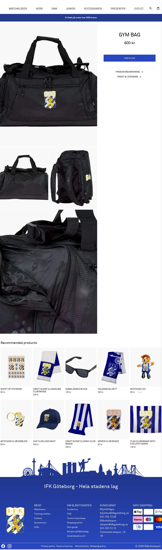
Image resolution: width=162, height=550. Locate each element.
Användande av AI (76, 536)
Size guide (72, 527)
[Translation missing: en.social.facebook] (3, 546)
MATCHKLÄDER (18, 8)
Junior (70, 8)
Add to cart (129, 58)
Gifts (36, 527)
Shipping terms (74, 522)
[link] (81, 18)
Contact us (72, 509)
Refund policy (82, 546)
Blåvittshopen (152, 546)
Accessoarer (93, 8)
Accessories (40, 522)
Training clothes (42, 513)
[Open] (158, 8)
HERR (39, 8)
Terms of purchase (76, 518)
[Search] (150, 8)
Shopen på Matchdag (77, 531)
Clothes (38, 518)
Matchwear (40, 509)
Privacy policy (48, 546)
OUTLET (139, 8)
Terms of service (64, 546)
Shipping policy (98, 546)
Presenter (118, 8)
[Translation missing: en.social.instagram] (9, 546)
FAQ (69, 513)
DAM (54, 8)
